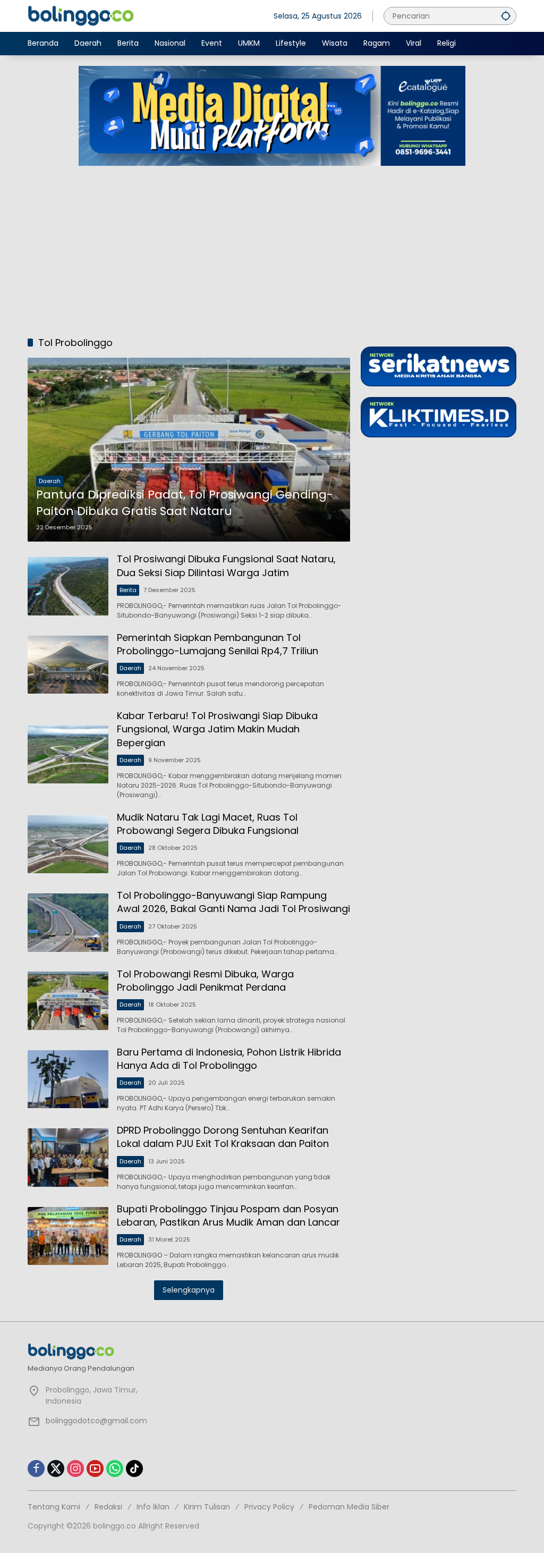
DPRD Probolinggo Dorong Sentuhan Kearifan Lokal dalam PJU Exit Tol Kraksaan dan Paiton (223, 1137)
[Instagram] (75, 1468)
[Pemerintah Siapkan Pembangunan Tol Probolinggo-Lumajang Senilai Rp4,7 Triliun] (68, 665)
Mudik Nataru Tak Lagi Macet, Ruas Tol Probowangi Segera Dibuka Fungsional (208, 824)
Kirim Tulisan (207, 1506)
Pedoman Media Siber (349, 1506)
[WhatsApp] (114, 1468)
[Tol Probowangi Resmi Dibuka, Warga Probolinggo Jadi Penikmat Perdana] (68, 1001)
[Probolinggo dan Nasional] (81, 15)
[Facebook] (36, 1468)
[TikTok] (134, 1468)
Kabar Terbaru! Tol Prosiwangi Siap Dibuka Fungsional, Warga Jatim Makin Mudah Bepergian (217, 729)
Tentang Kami (54, 1506)
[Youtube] (95, 1468)
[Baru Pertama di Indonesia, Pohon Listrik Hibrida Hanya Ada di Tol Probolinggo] (68, 1079)
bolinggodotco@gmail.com (96, 1420)
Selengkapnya (189, 1290)
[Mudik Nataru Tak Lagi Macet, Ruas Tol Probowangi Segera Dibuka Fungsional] (68, 844)
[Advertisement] (272, 245)
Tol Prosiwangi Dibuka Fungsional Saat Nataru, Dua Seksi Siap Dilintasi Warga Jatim (226, 565)
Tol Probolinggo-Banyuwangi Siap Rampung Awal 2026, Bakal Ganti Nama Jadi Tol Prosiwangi (233, 902)
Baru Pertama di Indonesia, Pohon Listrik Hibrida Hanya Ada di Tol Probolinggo (229, 1058)
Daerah (50, 481)
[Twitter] (55, 1468)
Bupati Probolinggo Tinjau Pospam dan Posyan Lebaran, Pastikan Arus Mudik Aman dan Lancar (228, 1215)
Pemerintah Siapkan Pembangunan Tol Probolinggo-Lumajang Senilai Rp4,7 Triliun (217, 644)
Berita (128, 590)
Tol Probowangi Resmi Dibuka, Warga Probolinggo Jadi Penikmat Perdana (205, 980)
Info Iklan (153, 1506)
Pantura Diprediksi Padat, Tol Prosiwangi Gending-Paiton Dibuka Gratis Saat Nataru (184, 503)
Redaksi (108, 1506)
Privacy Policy (269, 1506)
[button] (505, 15)
